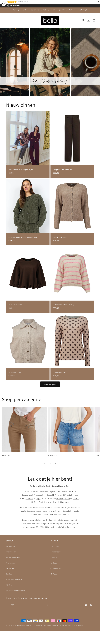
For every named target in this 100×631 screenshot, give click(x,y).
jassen (76, 498)
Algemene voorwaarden (15, 590)
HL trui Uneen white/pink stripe (64, 305)
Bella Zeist (14, 625)
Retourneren (11, 552)
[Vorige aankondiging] (4, 10)
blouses (29, 498)
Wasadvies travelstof (14, 579)
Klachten (9, 585)
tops (38, 498)
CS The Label (68, 495)
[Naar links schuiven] (44, 463)
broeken (60, 498)
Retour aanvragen (13, 557)
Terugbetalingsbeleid (51, 625)
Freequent (38, 495)
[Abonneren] (47, 605)
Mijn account (11, 563)
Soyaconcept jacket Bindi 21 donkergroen (23, 237)
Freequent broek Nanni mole (63, 170)
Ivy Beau (47, 495)
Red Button (55, 546)
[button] (5, 20)
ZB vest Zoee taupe (60, 237)
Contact (9, 574)
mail (52, 527)
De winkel (10, 568)
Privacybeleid (37, 625)
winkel (36, 520)
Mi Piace (56, 495)
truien (67, 498)
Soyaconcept (27, 495)
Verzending (10, 546)
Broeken (6, 455)
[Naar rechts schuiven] (55, 463)
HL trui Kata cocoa (15, 305)
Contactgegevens (65, 625)
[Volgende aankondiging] (95, 10)
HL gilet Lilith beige (15, 372)
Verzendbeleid (78, 625)
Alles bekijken (50, 384)
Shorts (51, 455)
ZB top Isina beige (59, 372)
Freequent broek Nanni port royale (21, 170)
